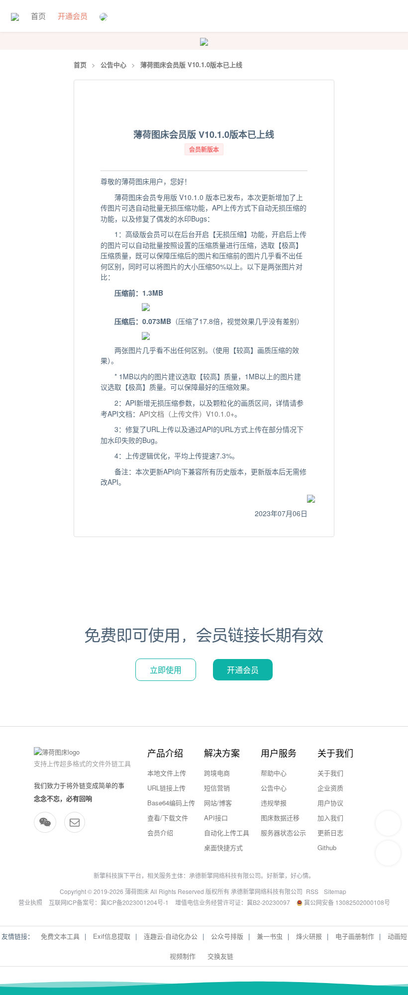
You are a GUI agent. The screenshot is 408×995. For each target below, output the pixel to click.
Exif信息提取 (111, 936)
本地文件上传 (166, 772)
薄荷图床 (137, 891)
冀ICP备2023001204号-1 (135, 902)
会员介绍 (160, 832)
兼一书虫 (270, 936)
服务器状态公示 (283, 832)
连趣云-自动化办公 (171, 936)
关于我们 (330, 772)
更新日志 (330, 832)
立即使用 (166, 669)
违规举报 (274, 802)
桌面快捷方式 (223, 847)
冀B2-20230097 (268, 902)
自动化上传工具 (226, 832)
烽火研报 (309, 936)
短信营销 (217, 787)
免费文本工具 (60, 936)
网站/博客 (218, 802)
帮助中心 (274, 772)
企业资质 (330, 787)
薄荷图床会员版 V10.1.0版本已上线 (191, 64)
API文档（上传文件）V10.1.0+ (186, 414)
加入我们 (330, 817)
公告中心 (113, 64)
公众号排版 (227, 936)
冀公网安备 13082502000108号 (346, 902)
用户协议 (330, 802)
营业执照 (30, 902)
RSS (312, 891)
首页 (38, 15)
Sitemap (335, 891)
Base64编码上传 (171, 802)
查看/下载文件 (167, 817)
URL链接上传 (166, 787)
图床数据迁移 (280, 817)
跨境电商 (217, 772)
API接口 (216, 817)
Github (326, 847)
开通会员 (73, 15)
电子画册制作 (354, 936)
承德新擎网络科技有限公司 (225, 875)
